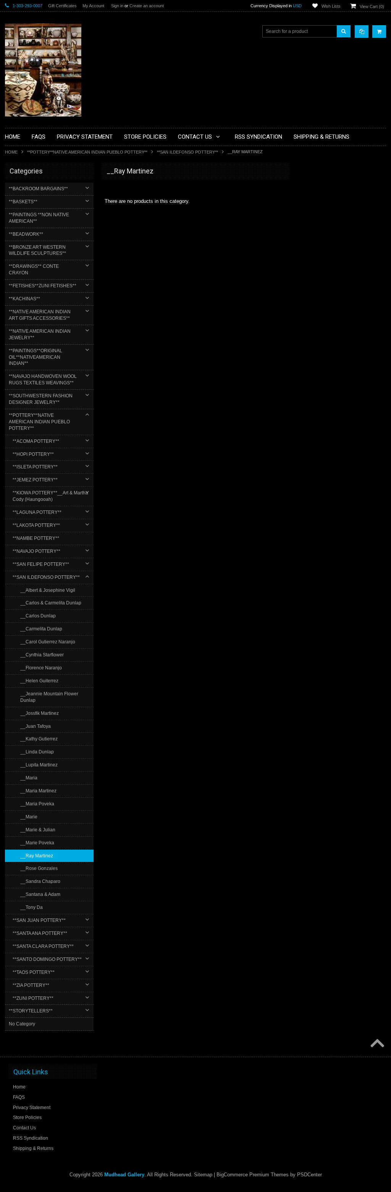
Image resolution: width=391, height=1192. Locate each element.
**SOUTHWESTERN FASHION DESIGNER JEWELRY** (41, 399)
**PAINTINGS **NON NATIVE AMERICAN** (39, 218)
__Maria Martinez (38, 791)
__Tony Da (31, 907)
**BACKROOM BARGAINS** (38, 188)
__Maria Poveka (37, 804)
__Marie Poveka (37, 842)
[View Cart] (379, 31)
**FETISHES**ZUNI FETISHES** (42, 285)
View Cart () (372, 6)
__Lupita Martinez (39, 765)
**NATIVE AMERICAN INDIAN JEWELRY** (40, 334)
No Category (22, 1024)
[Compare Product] (361, 31)
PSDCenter (309, 1174)
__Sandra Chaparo (40, 881)
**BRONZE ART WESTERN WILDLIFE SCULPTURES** (37, 250)
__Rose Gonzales (39, 868)
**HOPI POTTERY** (33, 454)
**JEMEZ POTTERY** (35, 480)
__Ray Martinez (36, 855)
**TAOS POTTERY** (34, 972)
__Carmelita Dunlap (41, 629)
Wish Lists (331, 6)
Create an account (146, 5)
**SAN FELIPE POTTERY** (41, 564)
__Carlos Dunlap (38, 616)
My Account (93, 5)
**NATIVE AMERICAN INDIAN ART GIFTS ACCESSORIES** (40, 315)
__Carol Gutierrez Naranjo (47, 642)
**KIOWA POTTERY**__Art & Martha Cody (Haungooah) (50, 496)
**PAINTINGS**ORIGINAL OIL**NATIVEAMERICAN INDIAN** (35, 357)
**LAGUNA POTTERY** (37, 512)
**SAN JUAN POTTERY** (39, 920)
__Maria (28, 778)
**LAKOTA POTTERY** (36, 525)
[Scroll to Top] (376, 1043)
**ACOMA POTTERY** (36, 441)
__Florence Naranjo (41, 667)
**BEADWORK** (26, 234)
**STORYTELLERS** (31, 1011)
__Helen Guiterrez (39, 680)
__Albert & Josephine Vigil (47, 590)
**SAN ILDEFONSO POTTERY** (187, 152)
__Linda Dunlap (37, 752)
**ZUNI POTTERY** (33, 998)
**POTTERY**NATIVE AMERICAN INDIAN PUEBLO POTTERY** (87, 152)
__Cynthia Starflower (42, 655)
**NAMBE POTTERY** (36, 538)
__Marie (28, 817)
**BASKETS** (23, 201)
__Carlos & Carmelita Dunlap (50, 603)
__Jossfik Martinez (39, 713)
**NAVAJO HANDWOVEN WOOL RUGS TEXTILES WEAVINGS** (43, 379)
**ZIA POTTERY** (31, 985)
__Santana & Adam (40, 894)
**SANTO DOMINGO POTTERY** (47, 959)
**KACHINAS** (24, 298)
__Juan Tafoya (35, 726)
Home (11, 152)
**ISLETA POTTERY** (35, 467)
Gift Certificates (62, 5)
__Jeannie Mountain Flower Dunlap (49, 697)
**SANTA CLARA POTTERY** (43, 946)
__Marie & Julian (37, 829)
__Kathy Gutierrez (39, 739)
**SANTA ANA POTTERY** (40, 933)
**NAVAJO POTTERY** (36, 551)
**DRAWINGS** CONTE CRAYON (34, 269)
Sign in (117, 5)
